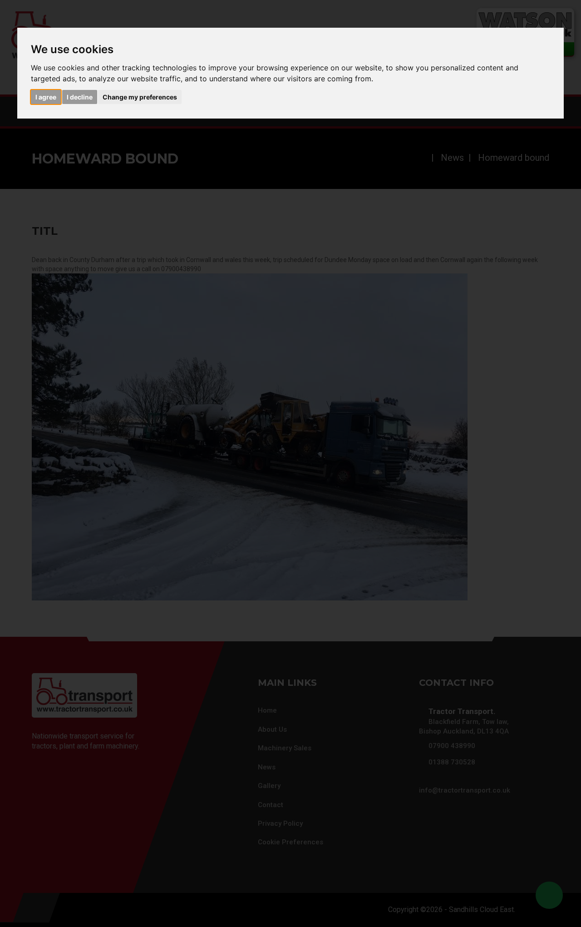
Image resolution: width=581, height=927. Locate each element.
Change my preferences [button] (140, 97)
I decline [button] (80, 97)
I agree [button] (45, 97)
